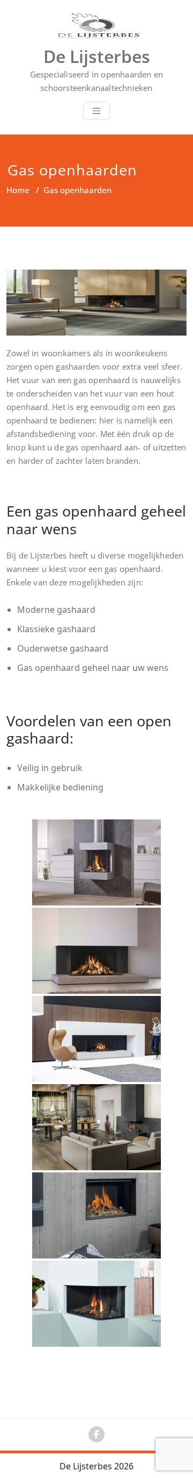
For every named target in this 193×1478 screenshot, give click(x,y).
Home (17, 190)
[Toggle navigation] (96, 111)
